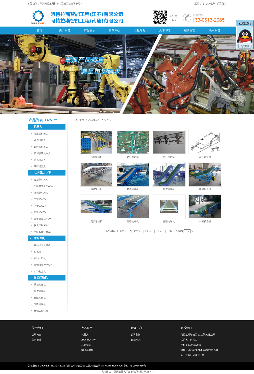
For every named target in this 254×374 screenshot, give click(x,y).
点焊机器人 (40, 140)
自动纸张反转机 (42, 245)
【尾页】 (171, 231)
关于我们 (64, 30)
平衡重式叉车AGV (43, 186)
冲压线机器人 (41, 133)
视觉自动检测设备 (43, 264)
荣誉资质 (36, 339)
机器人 (85, 334)
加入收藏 (210, 3)
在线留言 (189, 30)
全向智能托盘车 (42, 232)
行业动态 (135, 339)
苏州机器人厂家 (122, 371)
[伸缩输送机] (132, 218)
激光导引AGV (41, 192)
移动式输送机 (41, 310)
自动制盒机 (40, 271)
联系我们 (221, 3)
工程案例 (139, 30)
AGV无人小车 (88, 339)
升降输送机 (40, 304)
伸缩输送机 (40, 297)
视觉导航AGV (41, 225)
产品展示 (89, 30)
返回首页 (199, 3)
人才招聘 (164, 30)
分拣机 (37, 251)
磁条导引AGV (41, 179)
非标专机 (86, 344)
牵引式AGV (40, 212)
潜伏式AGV (40, 205)
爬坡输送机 (40, 291)
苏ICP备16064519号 (135, 365)
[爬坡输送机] (96, 185)
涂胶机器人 (40, 166)
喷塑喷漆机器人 (42, 153)
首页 (39, 30)
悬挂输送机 (40, 284)
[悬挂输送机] (96, 153)
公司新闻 (135, 334)
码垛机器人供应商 (141, 371)
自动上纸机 (40, 258)
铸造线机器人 (41, 146)
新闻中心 (114, 30)
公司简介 (36, 334)
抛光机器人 (40, 159)
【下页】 (160, 231)
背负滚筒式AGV (42, 219)
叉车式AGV (40, 199)
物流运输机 (87, 350)
